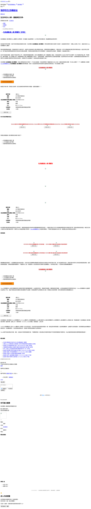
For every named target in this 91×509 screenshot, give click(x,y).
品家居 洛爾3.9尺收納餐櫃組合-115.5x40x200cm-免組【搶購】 (17, 352)
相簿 (4, 23)
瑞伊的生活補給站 (9, 10)
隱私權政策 (53, 490)
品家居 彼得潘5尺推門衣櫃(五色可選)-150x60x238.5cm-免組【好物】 (19, 350)
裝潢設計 (11, 377)
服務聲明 (58, 490)
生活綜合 (11, 20)
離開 (8, 506)
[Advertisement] (45, 457)
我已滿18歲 (3, 506)
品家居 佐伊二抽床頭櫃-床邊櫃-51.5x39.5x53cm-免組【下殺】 (17, 355)
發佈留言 (3, 390)
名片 (4, 26)
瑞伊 (2, 365)
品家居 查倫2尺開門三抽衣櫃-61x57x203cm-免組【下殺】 (16, 356)
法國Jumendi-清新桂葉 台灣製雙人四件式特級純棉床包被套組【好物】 (19, 343)
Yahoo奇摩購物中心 (5, 63)
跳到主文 (3, 14)
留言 (11, 373)
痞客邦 (8, 373)
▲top (2, 379)
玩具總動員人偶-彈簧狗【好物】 (14, 32)
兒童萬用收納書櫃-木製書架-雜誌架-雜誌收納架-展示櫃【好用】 (18, 347)
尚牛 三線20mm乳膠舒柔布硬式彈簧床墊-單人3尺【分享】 (16, 348)
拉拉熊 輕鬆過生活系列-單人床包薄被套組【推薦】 (15, 342)
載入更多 (3, 382)
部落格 (4, 25)
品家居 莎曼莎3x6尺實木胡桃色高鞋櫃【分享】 (14, 353)
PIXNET (35, 490)
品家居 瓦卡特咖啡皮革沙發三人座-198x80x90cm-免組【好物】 (18, 345)
